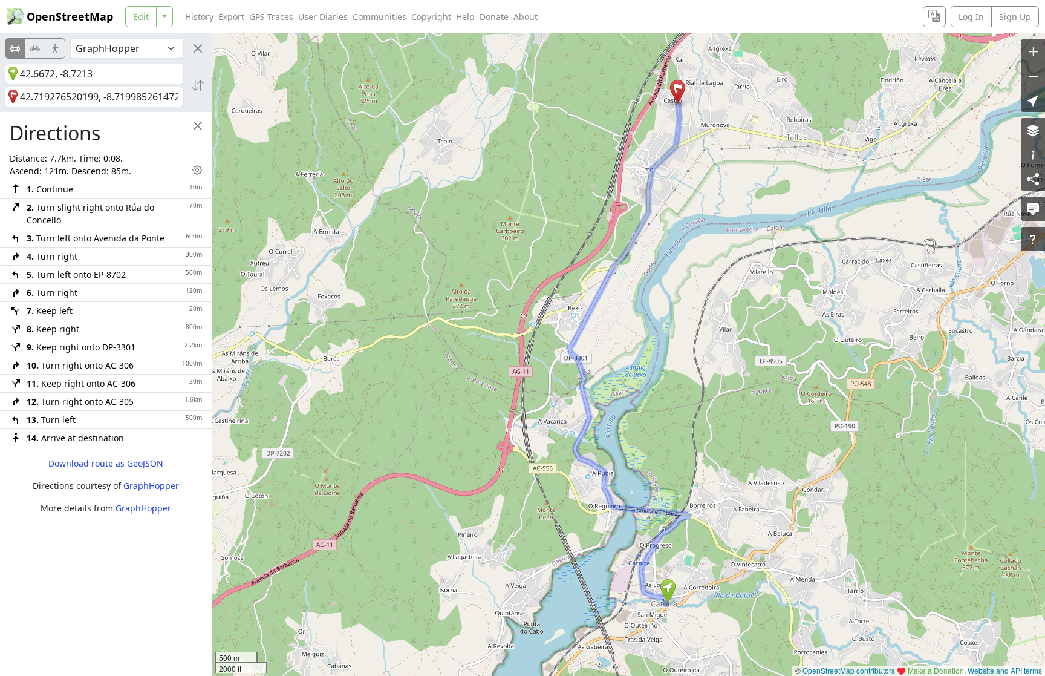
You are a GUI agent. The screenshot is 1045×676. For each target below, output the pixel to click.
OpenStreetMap (70, 16)
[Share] (1033, 178)
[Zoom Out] (1033, 76)
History (199, 16)
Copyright (431, 16)
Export (231, 16)
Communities (379, 16)
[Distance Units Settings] (197, 170)
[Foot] (55, 48)
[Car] (15, 48)
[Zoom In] (1033, 51)
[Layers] (1033, 130)
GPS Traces (271, 16)
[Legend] (1033, 154)
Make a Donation (936, 670)
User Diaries (323, 16)
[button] (668, 591)
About (525, 16)
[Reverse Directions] (198, 85)
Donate (494, 16)
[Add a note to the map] (1033, 209)
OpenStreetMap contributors (848, 670)
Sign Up (1015, 16)
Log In (971, 16)
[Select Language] (934, 16)
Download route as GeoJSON (105, 463)
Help (465, 16)
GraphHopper (151, 485)
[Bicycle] (35, 48)
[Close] (198, 48)
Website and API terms (1005, 670)
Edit (141, 16)
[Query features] (1033, 239)
